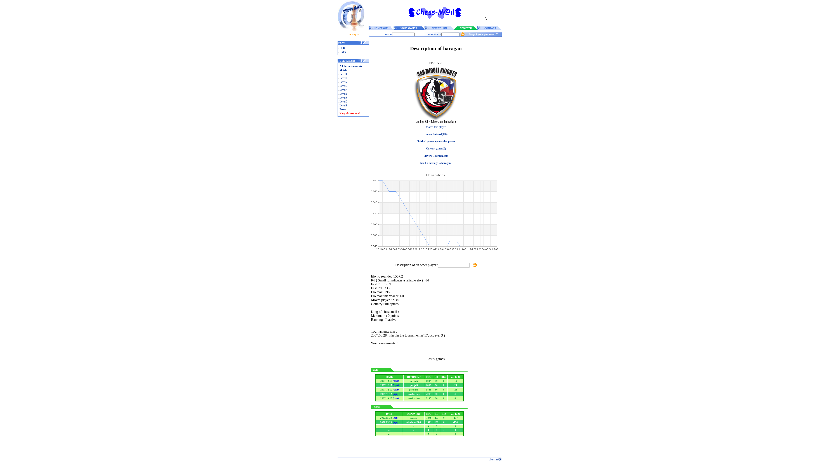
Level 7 (343, 101)
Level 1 (343, 78)
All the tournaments (351, 66)
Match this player (436, 126)
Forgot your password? (483, 34)
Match (343, 70)
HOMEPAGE (381, 28)
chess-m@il (495, 459)
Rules (343, 52)
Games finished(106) (436, 134)
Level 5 (343, 93)
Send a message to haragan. (435, 163)
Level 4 (343, 89)
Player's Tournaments (436, 155)
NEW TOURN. (439, 28)
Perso (343, 109)
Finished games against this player (436, 141)
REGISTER (466, 28)
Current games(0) (436, 148)
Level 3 (343, 85)
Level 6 (343, 97)
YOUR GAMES (408, 28)
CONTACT (490, 28)
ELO (342, 48)
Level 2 (343, 81)
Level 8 (343, 105)
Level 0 (343, 74)
